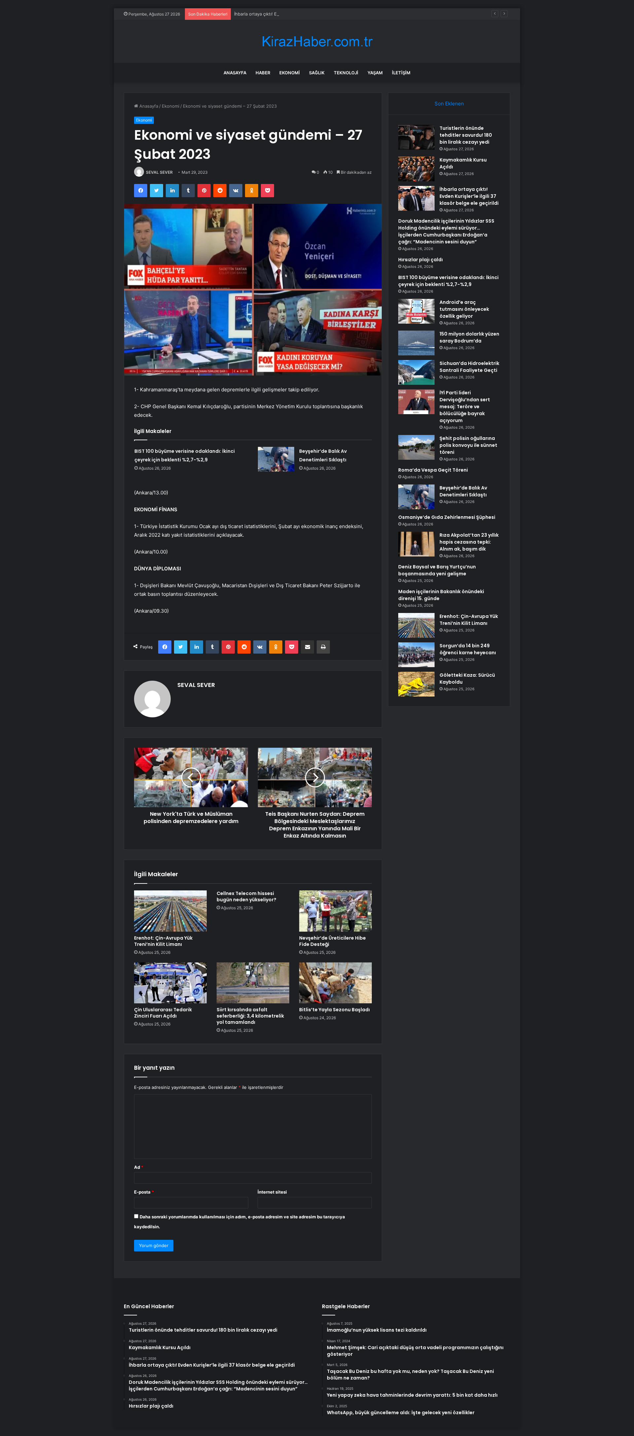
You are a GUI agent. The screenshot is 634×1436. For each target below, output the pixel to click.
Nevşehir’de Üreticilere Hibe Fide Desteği (332, 941)
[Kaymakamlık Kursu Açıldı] (416, 169)
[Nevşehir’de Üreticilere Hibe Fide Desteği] (335, 910)
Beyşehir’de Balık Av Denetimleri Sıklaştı (463, 491)
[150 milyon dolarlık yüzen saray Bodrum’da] (416, 343)
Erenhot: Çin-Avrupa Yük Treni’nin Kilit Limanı (163, 941)
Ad (138, 1167)
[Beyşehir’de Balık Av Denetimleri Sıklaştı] (276, 459)
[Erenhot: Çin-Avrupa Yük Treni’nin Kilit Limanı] (170, 910)
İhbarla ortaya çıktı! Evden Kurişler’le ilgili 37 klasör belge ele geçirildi (304, 14)
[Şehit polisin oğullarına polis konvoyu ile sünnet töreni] (416, 447)
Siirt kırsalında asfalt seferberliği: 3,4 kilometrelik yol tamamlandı (250, 1015)
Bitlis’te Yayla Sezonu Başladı (334, 1009)
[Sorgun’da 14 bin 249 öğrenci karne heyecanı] (416, 654)
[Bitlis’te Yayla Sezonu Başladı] (335, 982)
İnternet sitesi (272, 1192)
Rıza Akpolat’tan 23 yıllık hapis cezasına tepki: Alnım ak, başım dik (469, 542)
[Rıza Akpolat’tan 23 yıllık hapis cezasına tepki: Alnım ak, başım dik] (416, 544)
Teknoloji (346, 72)
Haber (263, 72)
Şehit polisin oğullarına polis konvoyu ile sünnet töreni (468, 445)
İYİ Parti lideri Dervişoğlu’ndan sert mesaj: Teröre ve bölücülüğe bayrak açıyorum (465, 406)
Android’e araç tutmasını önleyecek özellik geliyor (464, 309)
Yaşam (375, 72)
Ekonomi (289, 72)
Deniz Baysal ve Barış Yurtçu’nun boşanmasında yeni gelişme (437, 570)
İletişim (401, 72)
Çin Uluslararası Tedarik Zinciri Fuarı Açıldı (163, 1012)
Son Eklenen (449, 103)
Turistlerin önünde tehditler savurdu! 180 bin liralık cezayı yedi (466, 135)
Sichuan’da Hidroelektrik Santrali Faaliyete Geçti (469, 367)
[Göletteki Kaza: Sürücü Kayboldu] (416, 684)
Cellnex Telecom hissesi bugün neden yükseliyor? (246, 896)
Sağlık (317, 72)
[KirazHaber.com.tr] (317, 41)
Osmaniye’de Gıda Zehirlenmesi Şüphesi (446, 517)
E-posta (144, 1192)
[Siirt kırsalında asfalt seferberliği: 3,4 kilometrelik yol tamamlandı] (253, 982)
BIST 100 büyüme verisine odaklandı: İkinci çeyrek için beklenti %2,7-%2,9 (448, 281)
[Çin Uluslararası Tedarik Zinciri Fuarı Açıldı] (170, 982)
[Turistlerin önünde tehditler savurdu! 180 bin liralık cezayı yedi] (416, 137)
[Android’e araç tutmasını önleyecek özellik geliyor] (416, 311)
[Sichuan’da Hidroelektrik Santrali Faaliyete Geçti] (416, 372)
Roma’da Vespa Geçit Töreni (433, 470)
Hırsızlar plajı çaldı (420, 259)
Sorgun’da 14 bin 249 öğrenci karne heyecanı (468, 649)
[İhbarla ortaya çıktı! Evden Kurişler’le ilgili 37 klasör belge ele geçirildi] (416, 198)
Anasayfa (235, 72)
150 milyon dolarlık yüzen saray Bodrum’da (469, 337)
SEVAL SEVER (159, 172)
